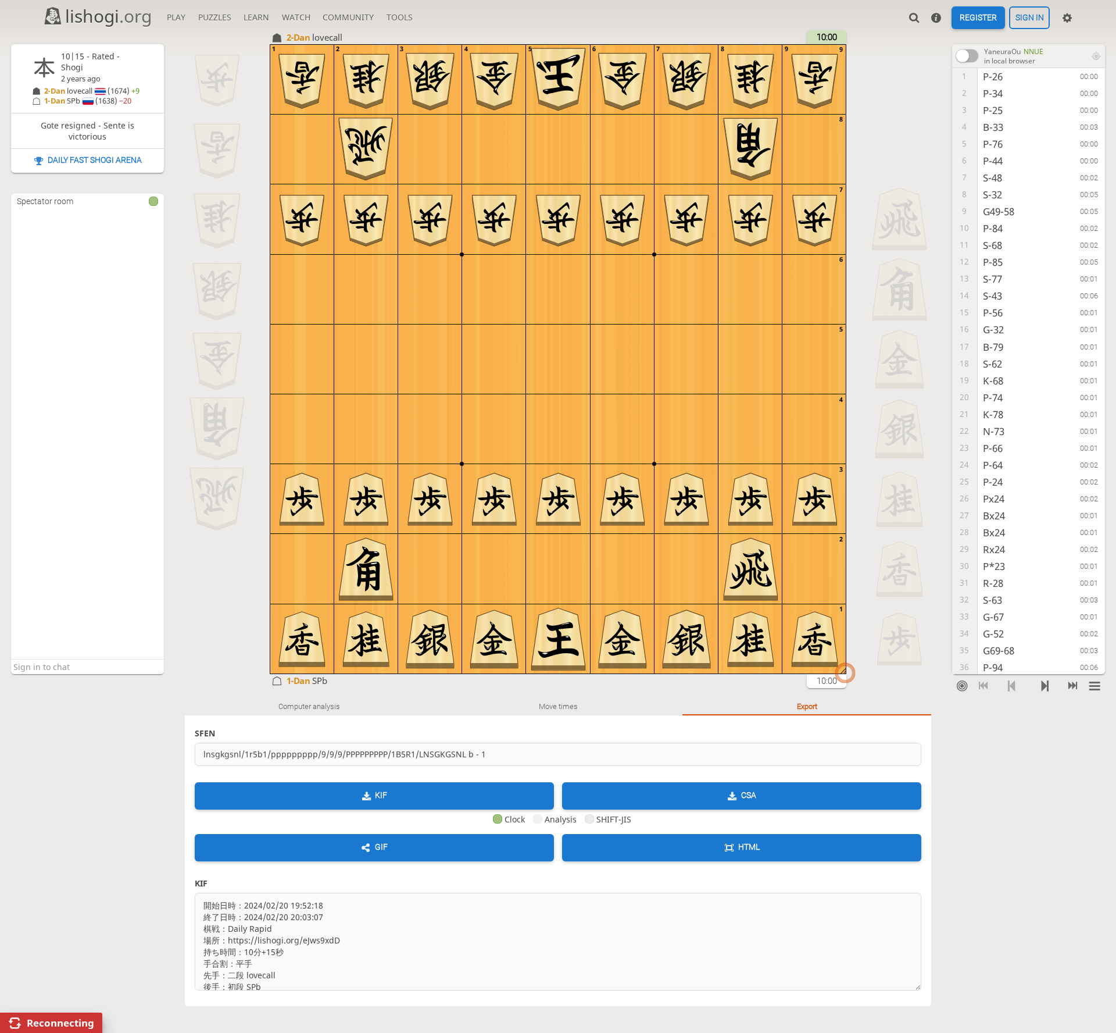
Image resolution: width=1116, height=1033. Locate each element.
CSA (748, 795)
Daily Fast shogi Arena (95, 160)
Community (348, 17)
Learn (256, 17)
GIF (381, 847)
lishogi (108, 16)
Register (978, 18)
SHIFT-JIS (613, 819)
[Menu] (1095, 686)
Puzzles (214, 17)
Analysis (561, 819)
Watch (296, 17)
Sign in (1029, 18)
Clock (515, 819)
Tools (400, 17)
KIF (381, 795)
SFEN (205, 733)
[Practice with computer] (962, 686)
